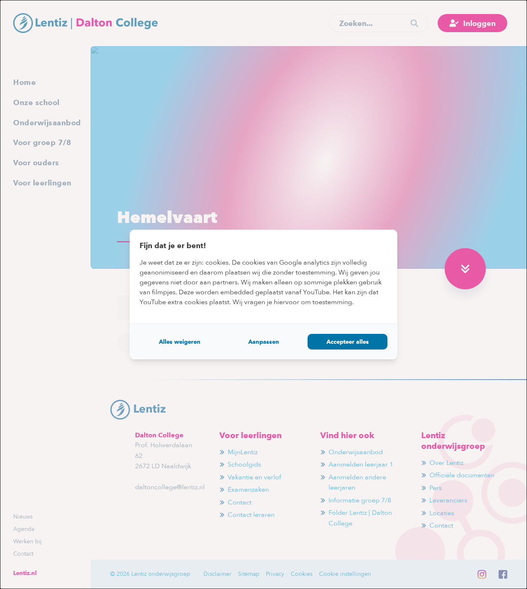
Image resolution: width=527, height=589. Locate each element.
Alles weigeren (180, 341)
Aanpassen (263, 341)
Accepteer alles (347, 341)
